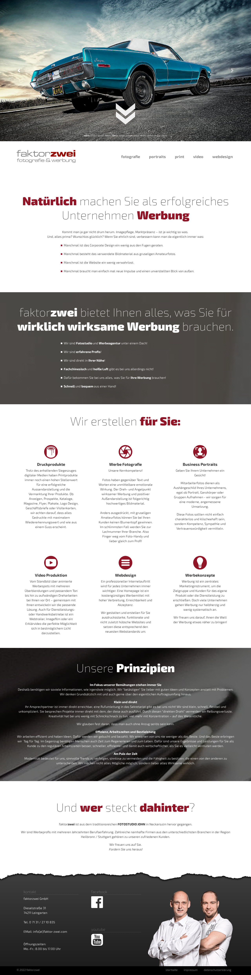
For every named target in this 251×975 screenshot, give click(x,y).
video (198, 156)
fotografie (130, 156)
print (179, 156)
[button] (19, 70)
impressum (190, 969)
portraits (157, 156)
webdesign (222, 156)
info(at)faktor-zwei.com (50, 931)
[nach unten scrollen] (125, 126)
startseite (171, 969)
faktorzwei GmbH (36, 898)
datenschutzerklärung (217, 969)
